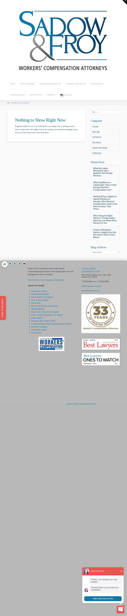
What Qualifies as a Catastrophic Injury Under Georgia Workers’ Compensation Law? (105, 186)
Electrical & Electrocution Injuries (44, 306)
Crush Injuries (36, 318)
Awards (95, 126)
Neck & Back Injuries (39, 300)
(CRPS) (68, 324)
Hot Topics (97, 142)
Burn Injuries (36, 333)
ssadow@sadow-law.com (91, 286)
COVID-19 (97, 137)
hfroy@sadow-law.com (90, 291)
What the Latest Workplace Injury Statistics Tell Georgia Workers (102, 172)
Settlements (97, 153)
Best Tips (96, 132)
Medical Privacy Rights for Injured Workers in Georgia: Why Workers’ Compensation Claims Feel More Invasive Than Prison (105, 203)
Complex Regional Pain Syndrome (45, 324)
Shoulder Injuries (38, 309)
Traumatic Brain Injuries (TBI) (43, 321)
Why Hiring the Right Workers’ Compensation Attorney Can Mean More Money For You (105, 219)
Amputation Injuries (39, 330)
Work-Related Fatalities (40, 294)
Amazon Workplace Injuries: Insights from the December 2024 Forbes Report (104, 233)
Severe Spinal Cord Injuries (42, 297)
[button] (5, 264)
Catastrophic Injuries (39, 291)
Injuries (62, 324)
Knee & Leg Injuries (39, 327)
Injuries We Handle (100, 148)
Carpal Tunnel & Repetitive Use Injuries (47, 315)
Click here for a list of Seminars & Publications (46, 280)
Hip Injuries (35, 303)
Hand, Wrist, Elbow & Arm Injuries (45, 312)
